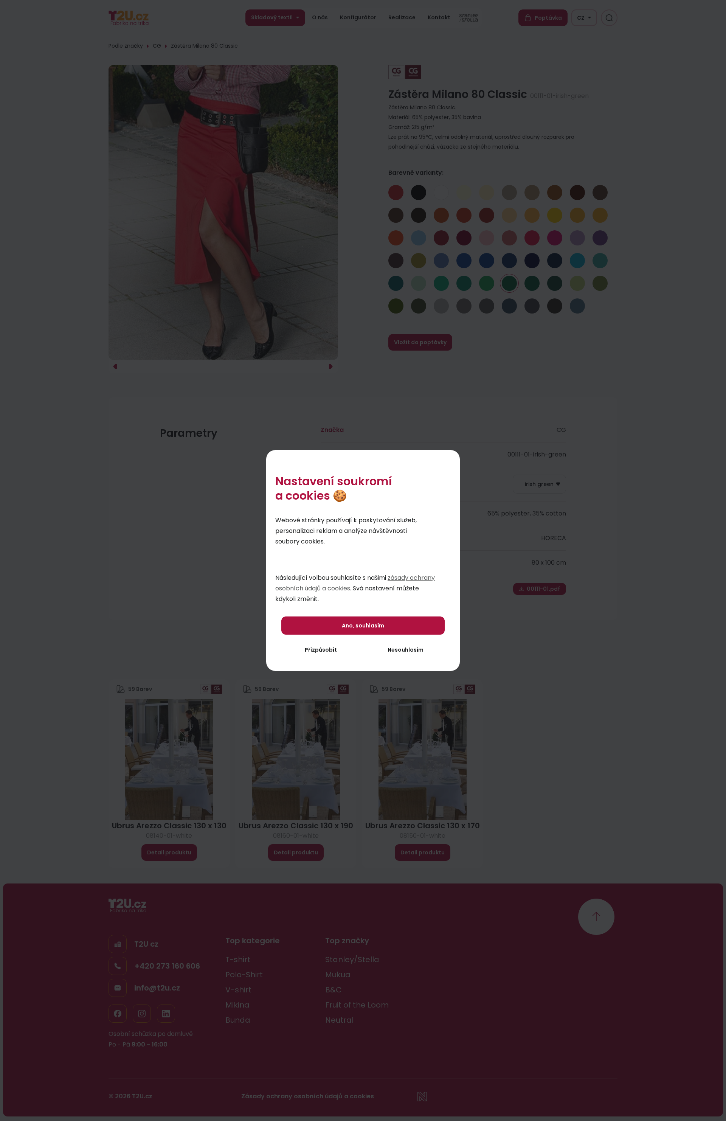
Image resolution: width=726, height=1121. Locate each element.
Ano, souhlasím (363, 625)
